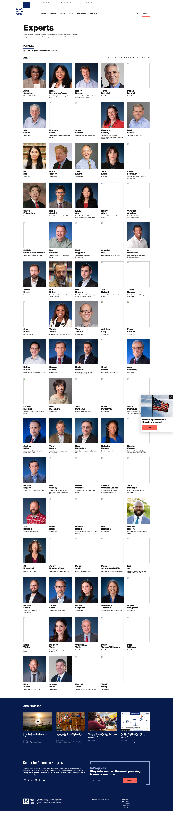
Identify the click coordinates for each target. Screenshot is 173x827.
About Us (93, 14)
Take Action (81, 14)
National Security (75, 3)
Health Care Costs (89, 3)
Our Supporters (126, 805)
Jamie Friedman (125, 742)
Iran (58, 3)
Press (71, 14)
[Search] (137, 14)
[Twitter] (24, 780)
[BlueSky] (44, 780)
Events (62, 14)
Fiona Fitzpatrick (27, 742)
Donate (145, 14)
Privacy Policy (125, 801)
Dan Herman (67, 742)
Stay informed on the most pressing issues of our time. (115, 771)
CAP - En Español (126, 803)
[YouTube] (32, 780)
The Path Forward (49, 3)
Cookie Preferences (127, 807)
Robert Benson (59, 742)
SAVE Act (64, 3)
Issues (43, 14)
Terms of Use (125, 799)
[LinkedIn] (40, 780)
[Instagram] (36, 780)
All (29, 51)
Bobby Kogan (132, 742)
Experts (53, 14)
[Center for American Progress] (26, 8)
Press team (73, 37)
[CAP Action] (29, 801)
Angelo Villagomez (37, 742)
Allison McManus (141, 742)
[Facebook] (28, 780)
